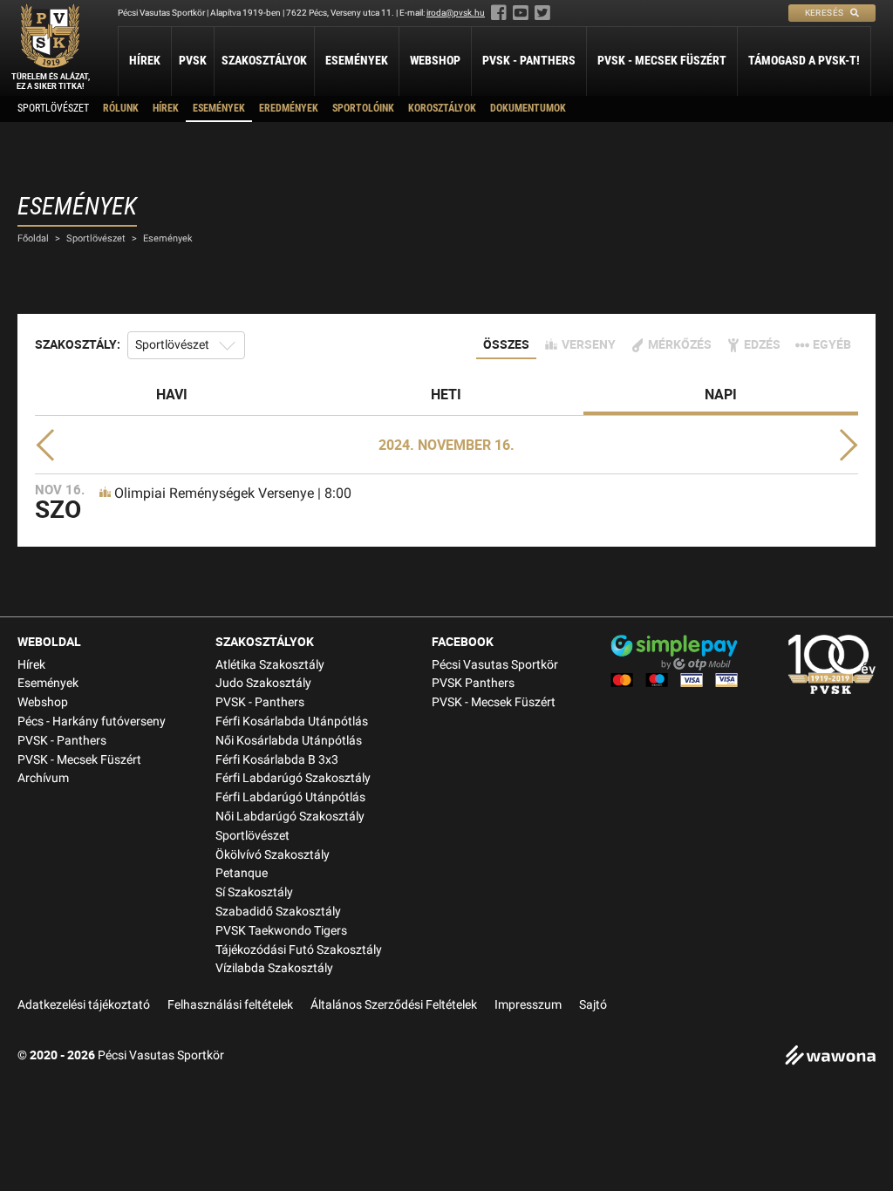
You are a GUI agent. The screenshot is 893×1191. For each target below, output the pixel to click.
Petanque (241, 873)
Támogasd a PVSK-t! (804, 60)
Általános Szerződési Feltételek (393, 1004)
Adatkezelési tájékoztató (83, 1004)
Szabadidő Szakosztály (278, 911)
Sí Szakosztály (254, 892)
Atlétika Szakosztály (269, 664)
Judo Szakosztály (263, 683)
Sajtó (593, 1004)
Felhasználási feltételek (230, 1004)
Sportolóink (363, 108)
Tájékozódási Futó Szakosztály (298, 950)
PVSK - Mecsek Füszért (661, 60)
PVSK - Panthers (529, 60)
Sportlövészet (53, 108)
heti (446, 394)
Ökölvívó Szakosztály (272, 854)
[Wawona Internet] (830, 1057)
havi (171, 394)
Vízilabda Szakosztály (274, 968)
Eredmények (288, 108)
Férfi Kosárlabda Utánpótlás (291, 721)
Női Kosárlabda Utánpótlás (288, 740)
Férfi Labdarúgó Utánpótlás (290, 797)
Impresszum (528, 1004)
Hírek (144, 60)
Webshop (435, 60)
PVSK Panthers (473, 683)
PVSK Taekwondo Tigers (281, 930)
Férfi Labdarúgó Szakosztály (293, 778)
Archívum (43, 778)
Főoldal (33, 238)
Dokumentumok (528, 108)
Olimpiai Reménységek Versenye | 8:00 (232, 493)
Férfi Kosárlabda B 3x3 (276, 759)
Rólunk (121, 108)
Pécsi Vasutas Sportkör (495, 664)
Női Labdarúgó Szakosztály (290, 816)
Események (356, 60)
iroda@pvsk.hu (455, 12)
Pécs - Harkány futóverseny (91, 721)
